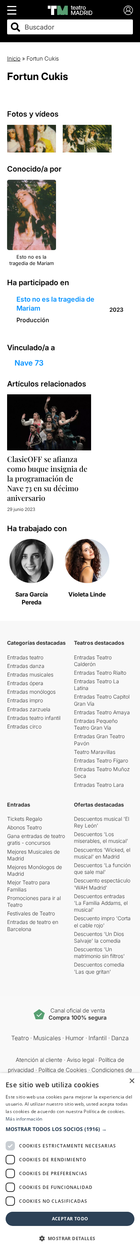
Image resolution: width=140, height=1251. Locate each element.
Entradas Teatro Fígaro (101, 760)
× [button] (131, 1081)
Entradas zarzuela (28, 709)
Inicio (14, 58)
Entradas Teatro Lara (99, 785)
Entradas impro (25, 700)
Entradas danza (25, 666)
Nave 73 (29, 362)
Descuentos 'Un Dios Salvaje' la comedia (99, 937)
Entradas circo (24, 726)
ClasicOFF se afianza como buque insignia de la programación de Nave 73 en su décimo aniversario (47, 478)
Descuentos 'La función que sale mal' (102, 868)
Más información (24, 1119)
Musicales (47, 1038)
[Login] (128, 10)
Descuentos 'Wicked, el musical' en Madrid (102, 853)
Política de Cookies (62, 1069)
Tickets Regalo (24, 819)
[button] (70, 1129)
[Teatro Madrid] (70, 10)
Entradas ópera (25, 683)
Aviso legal (80, 1059)
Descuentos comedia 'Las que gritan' (99, 967)
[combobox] (77, 27)
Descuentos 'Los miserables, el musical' (101, 837)
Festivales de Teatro (31, 913)
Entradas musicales (30, 674)
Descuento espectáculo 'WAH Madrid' (102, 883)
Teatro (20, 1038)
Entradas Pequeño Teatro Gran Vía (96, 724)
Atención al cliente (39, 1059)
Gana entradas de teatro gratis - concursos (36, 839)
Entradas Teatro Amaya (102, 712)
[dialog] (70, 1162)
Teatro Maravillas (94, 752)
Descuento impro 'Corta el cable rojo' (102, 921)
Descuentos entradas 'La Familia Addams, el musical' (101, 903)
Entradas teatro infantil (33, 718)
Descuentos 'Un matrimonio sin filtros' (99, 952)
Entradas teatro (25, 657)
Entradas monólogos (31, 691)
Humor (74, 1038)
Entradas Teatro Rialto (100, 672)
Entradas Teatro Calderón (93, 660)
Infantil (97, 1038)
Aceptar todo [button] (70, 1218)
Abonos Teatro (24, 827)
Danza (120, 1038)
